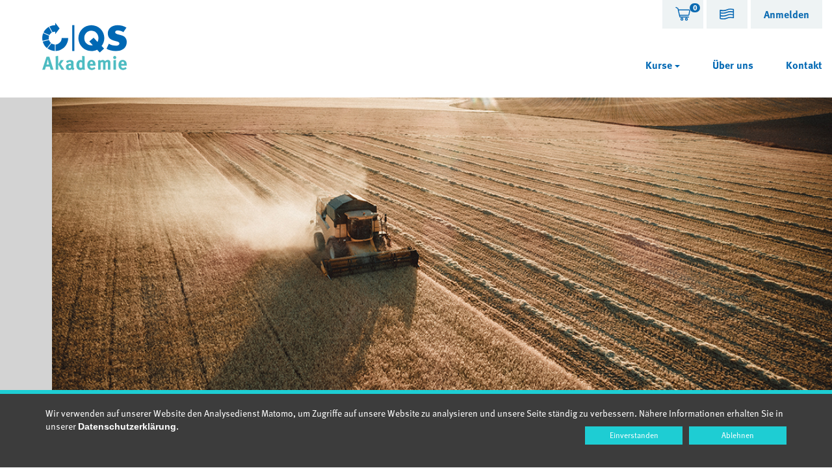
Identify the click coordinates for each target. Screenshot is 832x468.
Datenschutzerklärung (127, 426)
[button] (727, 15)
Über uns (732, 65)
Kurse (660, 65)
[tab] (682, 14)
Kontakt (804, 65)
